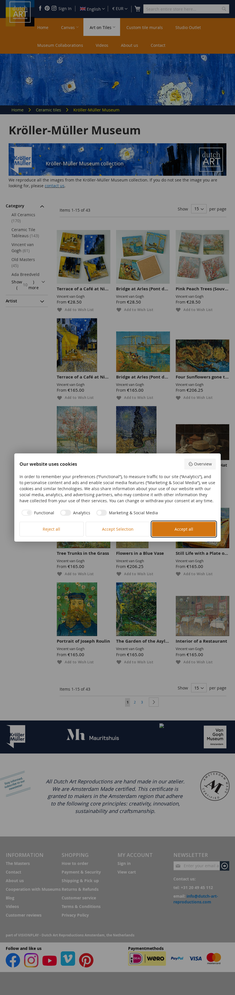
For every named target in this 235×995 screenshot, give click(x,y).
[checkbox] (36, 513)
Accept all (184, 529)
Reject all (51, 529)
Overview (203, 464)
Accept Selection (118, 529)
